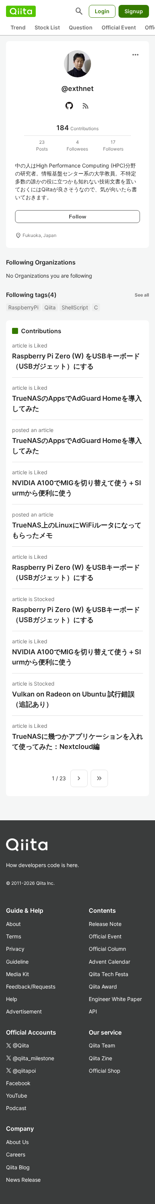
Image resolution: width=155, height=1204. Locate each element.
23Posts (42, 145)
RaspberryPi (23, 307)
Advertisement (24, 1011)
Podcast (16, 1108)
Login (102, 11)
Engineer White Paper (115, 999)
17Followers (113, 145)
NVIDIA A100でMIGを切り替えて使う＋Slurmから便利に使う (76, 488)
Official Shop (104, 1070)
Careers (15, 1154)
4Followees (77, 145)
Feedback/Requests (30, 986)
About (13, 924)
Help (11, 999)
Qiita (50, 307)
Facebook (18, 1083)
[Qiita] (21, 11)
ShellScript (75, 307)
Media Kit (17, 974)
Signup (134, 11)
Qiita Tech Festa (108, 974)
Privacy (15, 949)
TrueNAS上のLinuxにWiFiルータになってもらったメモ (76, 530)
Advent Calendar (109, 961)
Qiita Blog (18, 1167)
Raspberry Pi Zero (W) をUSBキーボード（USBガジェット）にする (76, 361)
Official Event (119, 27)
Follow (77, 217)
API (93, 1011)
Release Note (105, 924)
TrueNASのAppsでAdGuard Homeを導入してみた (77, 403)
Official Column (107, 949)
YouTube (16, 1095)
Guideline (17, 961)
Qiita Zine (100, 1058)
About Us (17, 1142)
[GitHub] (69, 105)
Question (81, 27)
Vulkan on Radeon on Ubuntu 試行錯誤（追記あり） (73, 699)
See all (142, 295)
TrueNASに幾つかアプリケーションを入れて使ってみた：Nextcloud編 (77, 741)
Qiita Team (102, 1045)
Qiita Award (103, 986)
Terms (13, 936)
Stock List (47, 27)
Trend (18, 27)
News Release (23, 1179)
